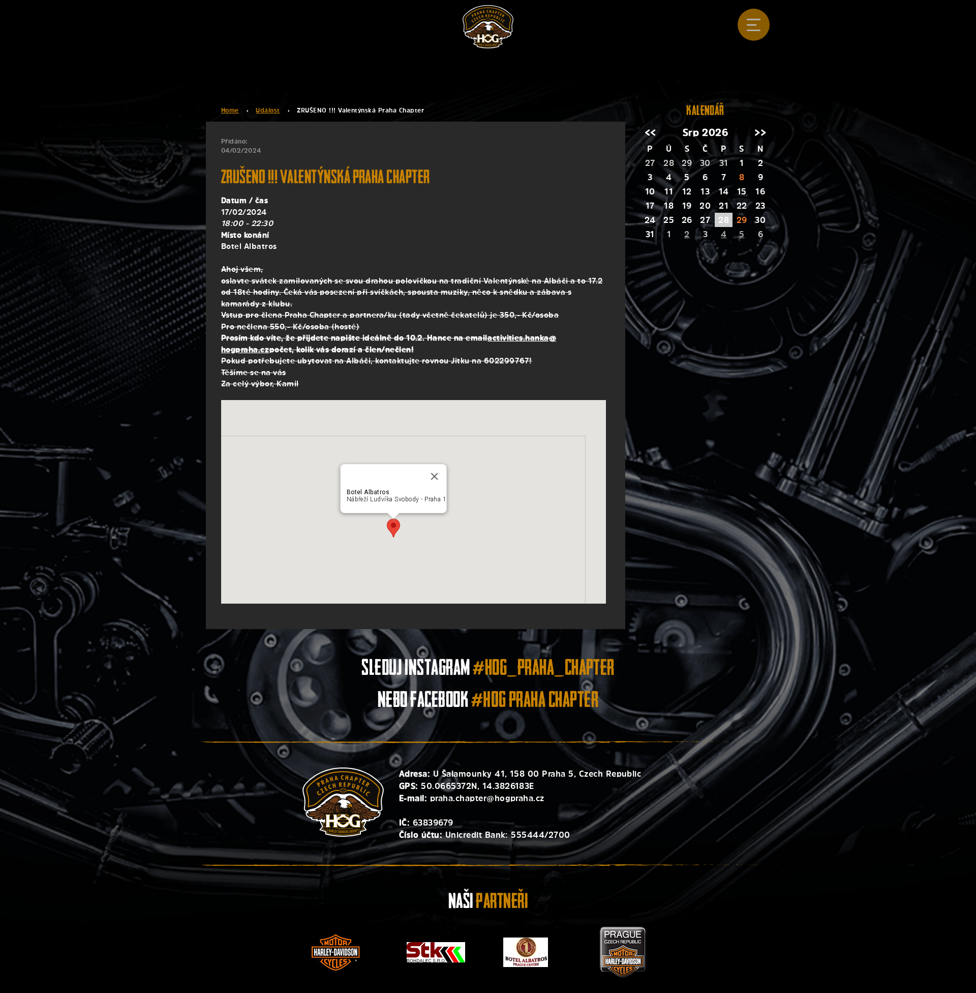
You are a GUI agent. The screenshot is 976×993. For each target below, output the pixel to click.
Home (230, 110)
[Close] (434, 476)
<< (650, 132)
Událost (268, 110)
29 (742, 220)
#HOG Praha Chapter (535, 702)
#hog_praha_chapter (544, 669)
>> (760, 132)
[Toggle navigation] (753, 24)
